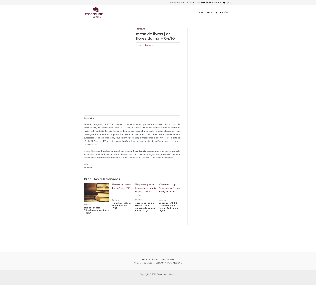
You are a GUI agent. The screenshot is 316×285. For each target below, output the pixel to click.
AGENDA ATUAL (205, 12)
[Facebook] (224, 3)
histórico (225, 12)
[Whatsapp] (231, 3)
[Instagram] (228, 3)
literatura (140, 28)
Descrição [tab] (89, 118)
